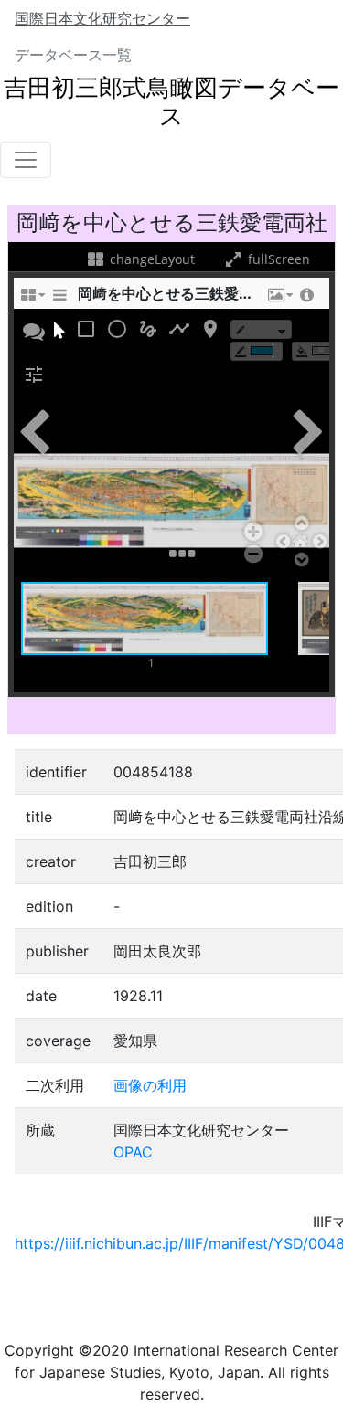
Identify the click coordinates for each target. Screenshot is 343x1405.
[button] (279, 299)
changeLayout (150, 259)
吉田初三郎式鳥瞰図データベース (171, 101)
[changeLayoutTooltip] (32, 299)
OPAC (133, 1152)
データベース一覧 (73, 55)
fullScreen (277, 259)
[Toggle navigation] (25, 160)
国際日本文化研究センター (102, 18)
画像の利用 (150, 1085)
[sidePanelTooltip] (59, 299)
